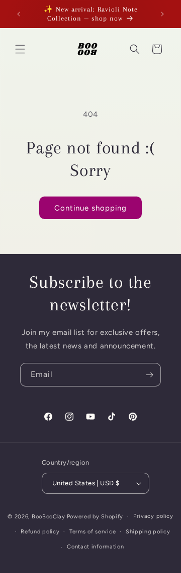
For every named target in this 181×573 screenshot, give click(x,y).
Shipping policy (148, 531)
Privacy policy (153, 516)
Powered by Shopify (95, 516)
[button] (20, 49)
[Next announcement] (162, 14)
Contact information (95, 546)
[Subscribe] (149, 375)
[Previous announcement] (19, 14)
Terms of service (92, 531)
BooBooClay (48, 516)
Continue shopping (90, 208)
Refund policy (40, 531)
